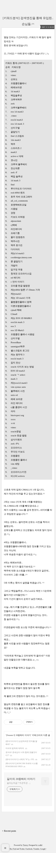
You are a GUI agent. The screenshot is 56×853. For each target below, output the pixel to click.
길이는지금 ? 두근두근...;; (18, 783)
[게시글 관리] (19, 722)
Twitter (22, 849)
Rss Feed (13, 849)
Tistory (25, 845)
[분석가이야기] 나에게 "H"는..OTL (20, 759)
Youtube (36, 849)
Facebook (29, 849)
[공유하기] (15, 722)
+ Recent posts (9, 831)
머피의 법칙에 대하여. (15, 748)
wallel (40, 845)
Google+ (43, 849)
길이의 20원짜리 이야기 (21, 778)
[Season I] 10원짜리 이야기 (18, 735)
